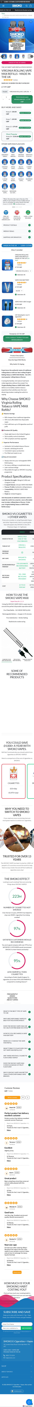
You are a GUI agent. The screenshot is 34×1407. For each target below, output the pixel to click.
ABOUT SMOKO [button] (7, 1371)
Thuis (3, 13)
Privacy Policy (17, 1332)
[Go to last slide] (2, 56)
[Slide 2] (17, 207)
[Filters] (23, 1097)
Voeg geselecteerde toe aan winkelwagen (17, 338)
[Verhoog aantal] (9, 99)
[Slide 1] (13, 207)
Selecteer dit (21, 274)
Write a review (12, 1097)
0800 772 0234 (10, 1355)
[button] (5, 5)
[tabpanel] (17, 438)
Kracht (5, 91)
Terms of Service (25, 1331)
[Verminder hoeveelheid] (3, 99)
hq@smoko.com (10, 1357)
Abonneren (26, 1328)
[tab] (17, 355)
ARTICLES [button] (5, 1377)
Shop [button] (4, 1366)
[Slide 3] (20, 207)
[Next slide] (32, 56)
